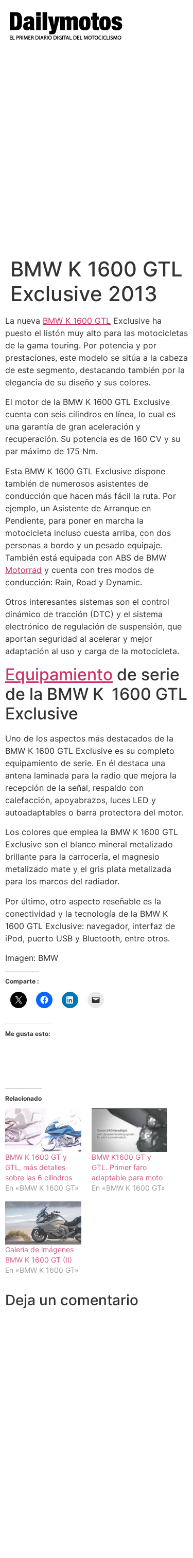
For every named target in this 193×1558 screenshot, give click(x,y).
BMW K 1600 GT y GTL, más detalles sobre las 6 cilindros (38, 1167)
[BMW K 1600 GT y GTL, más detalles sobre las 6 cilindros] (43, 1130)
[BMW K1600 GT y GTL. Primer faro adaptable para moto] (130, 1130)
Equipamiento (59, 674)
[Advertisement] (96, 155)
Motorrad (23, 570)
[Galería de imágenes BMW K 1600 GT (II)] (43, 1223)
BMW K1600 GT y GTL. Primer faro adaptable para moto (127, 1167)
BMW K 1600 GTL (77, 321)
